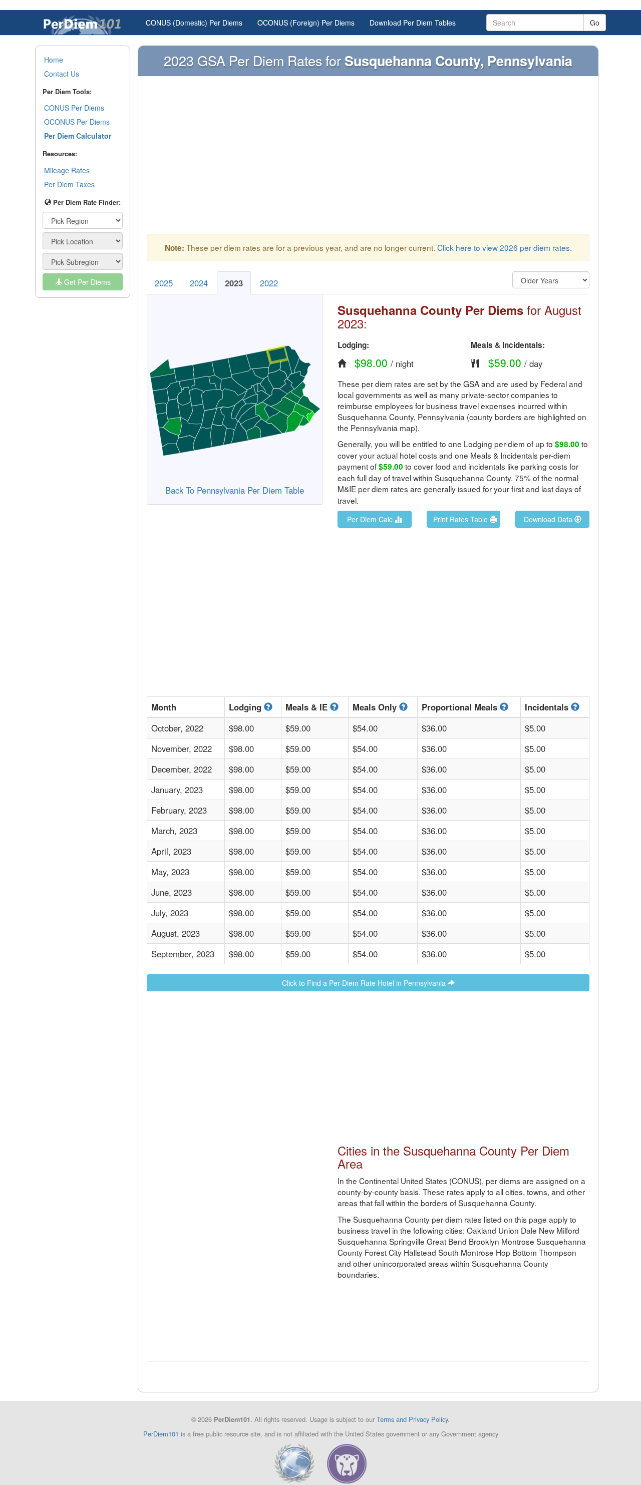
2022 (269, 283)
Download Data (549, 519)
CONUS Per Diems (74, 108)
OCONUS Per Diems (77, 122)
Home (53, 60)
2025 (164, 283)
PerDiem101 (161, 1433)
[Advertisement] (368, 160)
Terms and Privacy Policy (412, 1419)
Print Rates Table (461, 519)
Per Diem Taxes (69, 184)
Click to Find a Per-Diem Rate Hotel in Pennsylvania (365, 983)
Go (594, 23)
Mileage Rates (67, 170)
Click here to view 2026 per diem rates (503, 247)
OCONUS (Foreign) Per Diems (306, 23)
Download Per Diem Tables (413, 23)
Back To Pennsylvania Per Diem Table (234, 490)
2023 (234, 283)
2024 (199, 283)
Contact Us (61, 74)
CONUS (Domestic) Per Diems (194, 23)
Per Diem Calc (371, 519)
